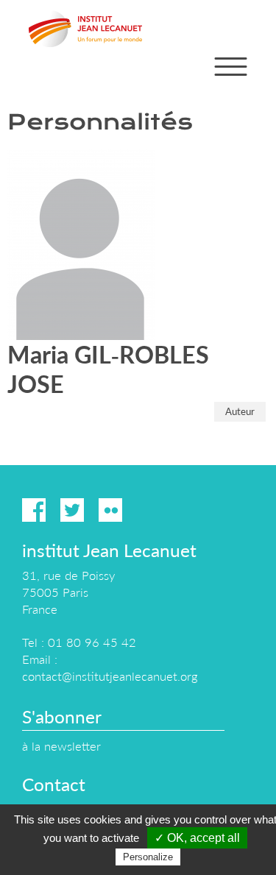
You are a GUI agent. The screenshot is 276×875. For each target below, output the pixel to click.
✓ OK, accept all (197, 838)
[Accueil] (85, 28)
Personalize (148, 856)
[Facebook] (34, 510)
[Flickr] (110, 510)
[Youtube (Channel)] (148, 510)
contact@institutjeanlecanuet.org (109, 676)
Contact (53, 784)
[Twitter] (72, 510)
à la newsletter (61, 746)
